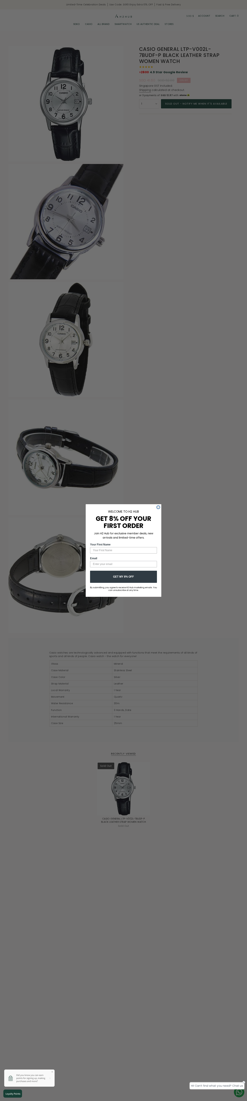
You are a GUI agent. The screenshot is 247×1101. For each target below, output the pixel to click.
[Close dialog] (158, 507)
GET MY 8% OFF (123, 576)
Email (93, 558)
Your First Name (100, 544)
